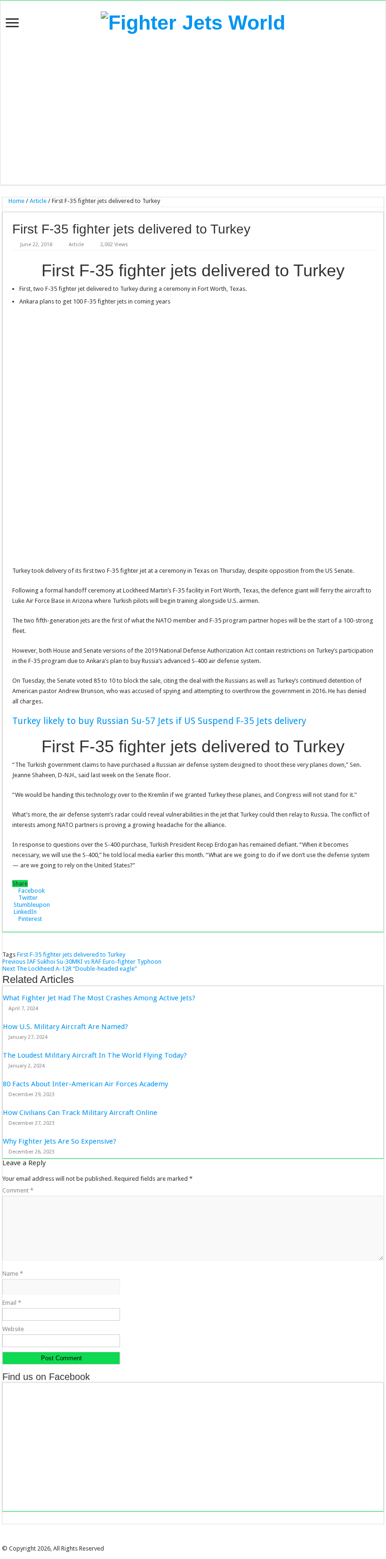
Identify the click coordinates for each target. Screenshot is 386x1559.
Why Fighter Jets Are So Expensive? (59, 1141)
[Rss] (176, 1540)
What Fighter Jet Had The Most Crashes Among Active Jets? (99, 998)
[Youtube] (203, 1540)
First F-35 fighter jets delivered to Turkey (71, 954)
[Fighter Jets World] (193, 21)
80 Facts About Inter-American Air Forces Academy (85, 1084)
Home (15, 200)
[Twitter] (189, 1540)
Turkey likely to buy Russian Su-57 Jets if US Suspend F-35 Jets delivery (159, 721)
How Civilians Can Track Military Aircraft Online (80, 1112)
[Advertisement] (193, 109)
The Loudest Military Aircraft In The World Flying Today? (95, 1055)
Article (38, 200)
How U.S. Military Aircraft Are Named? (65, 1026)
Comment (17, 1190)
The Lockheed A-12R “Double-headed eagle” (69, 968)
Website (13, 1329)
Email (11, 1302)
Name (12, 1273)
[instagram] (209, 1540)
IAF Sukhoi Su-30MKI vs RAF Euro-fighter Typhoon (81, 961)
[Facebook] (183, 1540)
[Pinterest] (196, 1540)
